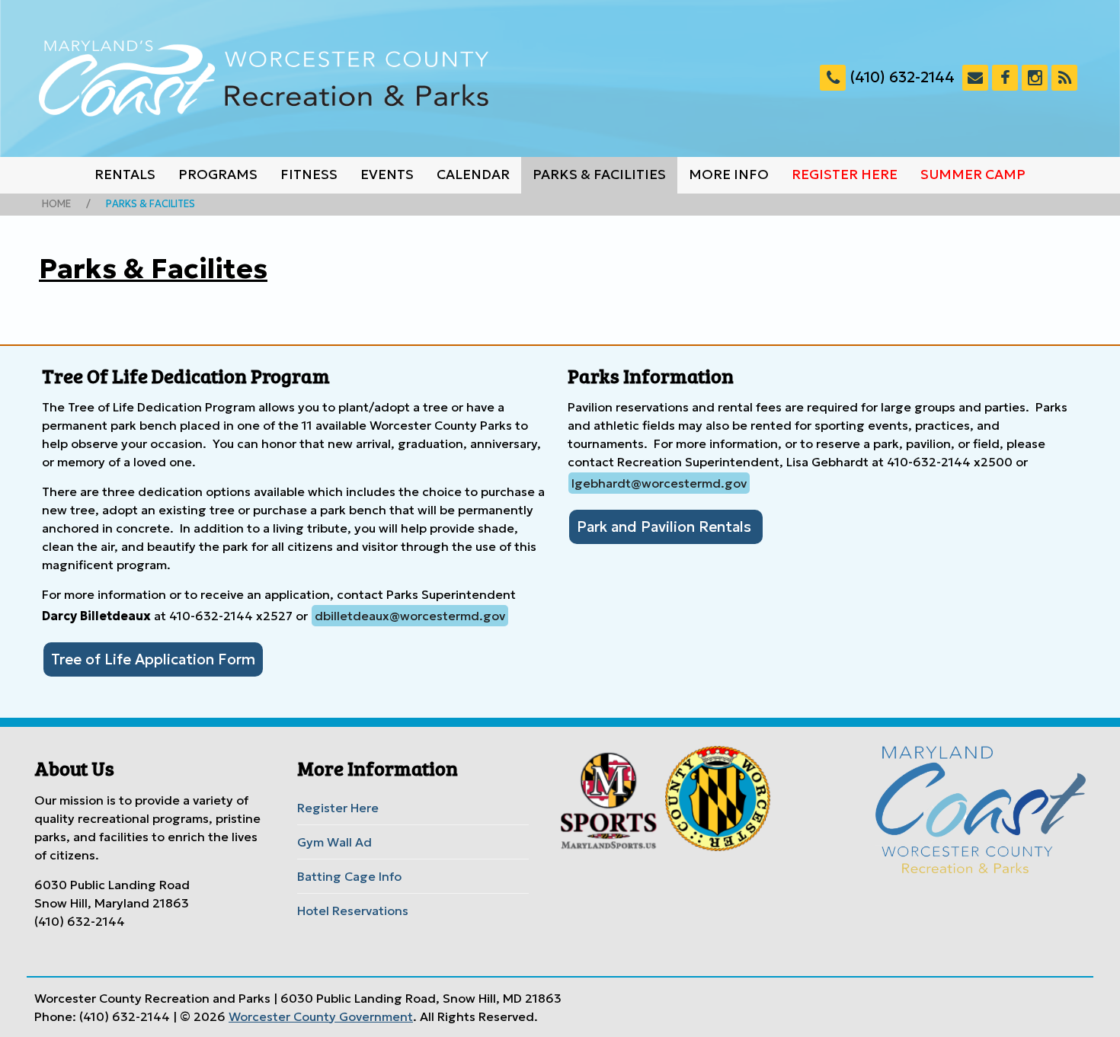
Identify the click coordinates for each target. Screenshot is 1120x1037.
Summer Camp (973, 174)
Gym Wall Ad (334, 842)
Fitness (309, 174)
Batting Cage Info (349, 876)
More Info (729, 174)
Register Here (845, 174)
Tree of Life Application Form (153, 659)
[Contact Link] (975, 78)
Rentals (124, 174)
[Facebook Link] (1005, 78)
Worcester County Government (321, 1016)
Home (56, 204)
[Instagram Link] (1035, 78)
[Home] (263, 78)
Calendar (473, 174)
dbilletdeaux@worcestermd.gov (410, 615)
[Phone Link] (833, 78)
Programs (218, 174)
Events (387, 174)
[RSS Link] (1064, 78)
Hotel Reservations (352, 910)
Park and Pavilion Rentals (666, 526)
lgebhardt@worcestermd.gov (659, 483)
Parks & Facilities (599, 174)
